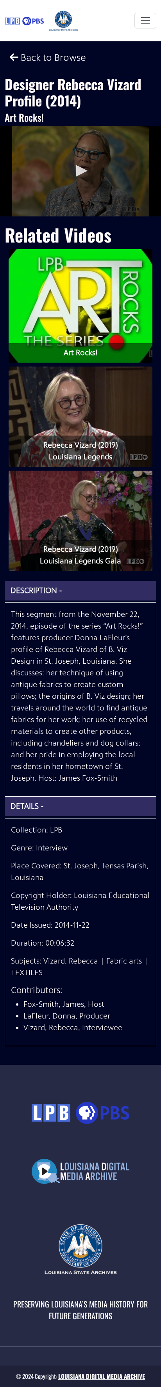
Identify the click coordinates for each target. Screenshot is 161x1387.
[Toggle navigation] (145, 20)
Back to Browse (52, 57)
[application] (80, 171)
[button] (80, 170)
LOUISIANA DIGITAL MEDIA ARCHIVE (101, 1376)
